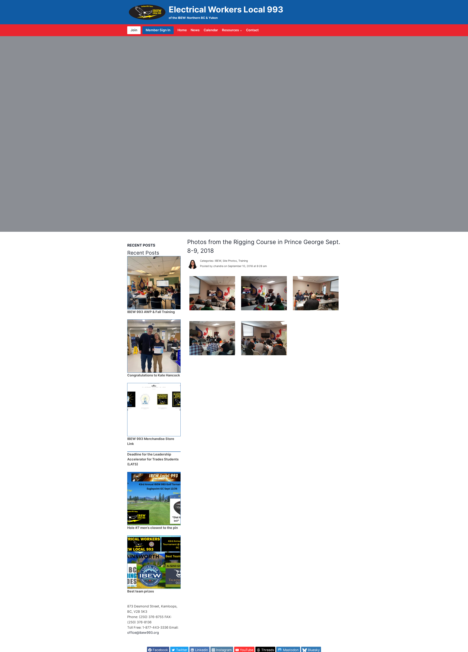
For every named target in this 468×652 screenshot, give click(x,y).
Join (134, 30)
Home (182, 30)
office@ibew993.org (143, 632)
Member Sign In (158, 30)
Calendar (211, 30)
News (195, 30)
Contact (252, 30)
